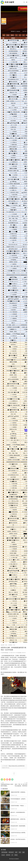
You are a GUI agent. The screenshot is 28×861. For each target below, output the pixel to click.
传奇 (20, 852)
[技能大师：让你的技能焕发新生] (5, 814)
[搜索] (24, 2)
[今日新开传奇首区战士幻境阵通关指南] (5, 834)
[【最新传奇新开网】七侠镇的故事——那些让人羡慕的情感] (5, 794)
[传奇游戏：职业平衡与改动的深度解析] (5, 841)
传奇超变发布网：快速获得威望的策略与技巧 (18, 826)
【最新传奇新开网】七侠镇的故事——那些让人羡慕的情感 (18, 792)
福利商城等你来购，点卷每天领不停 (18, 819)
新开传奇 (8, 855)
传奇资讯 (20, 652)
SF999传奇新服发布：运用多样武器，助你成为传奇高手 (18, 799)
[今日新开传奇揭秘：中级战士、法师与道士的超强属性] (5, 807)
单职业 (16, 855)
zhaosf (3, 855)
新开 (16, 852)
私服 (23, 852)
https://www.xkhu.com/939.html (16, 765)
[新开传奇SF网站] (7, 2)
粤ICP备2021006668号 (14, 858)
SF (12, 855)
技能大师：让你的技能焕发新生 (17, 812)
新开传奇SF (11, 852)
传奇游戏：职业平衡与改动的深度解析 (18, 839)
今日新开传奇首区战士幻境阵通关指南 (18, 832)
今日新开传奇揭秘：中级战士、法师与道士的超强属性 (18, 805)
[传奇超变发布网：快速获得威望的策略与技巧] (5, 827)
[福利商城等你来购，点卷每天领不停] (5, 821)
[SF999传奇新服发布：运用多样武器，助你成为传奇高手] (5, 800)
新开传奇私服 (5, 652)
